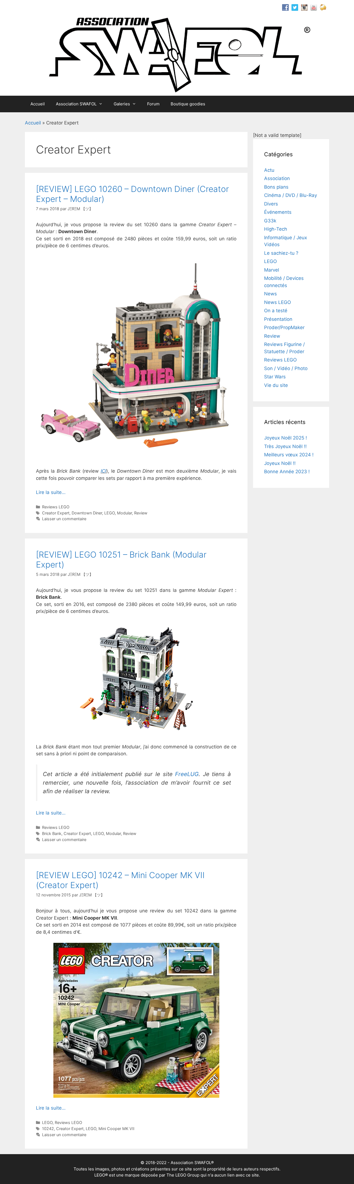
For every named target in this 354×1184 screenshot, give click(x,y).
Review (140, 513)
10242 (48, 1128)
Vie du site (276, 385)
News (270, 293)
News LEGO (277, 302)
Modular (124, 513)
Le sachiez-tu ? (281, 253)
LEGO (109, 513)
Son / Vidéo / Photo (286, 368)
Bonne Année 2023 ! (287, 471)
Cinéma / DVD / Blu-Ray (290, 195)
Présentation (278, 319)
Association (277, 178)
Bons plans (276, 187)
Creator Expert (55, 513)
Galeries (122, 103)
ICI (103, 471)
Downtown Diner (87, 513)
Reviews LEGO (55, 506)
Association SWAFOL (76, 103)
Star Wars (275, 376)
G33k (270, 220)
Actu (269, 170)
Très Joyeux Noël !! (285, 446)
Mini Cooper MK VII (116, 1128)
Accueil (37, 103)
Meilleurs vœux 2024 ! (289, 454)
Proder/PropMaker (284, 327)
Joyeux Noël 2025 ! (285, 438)
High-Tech (275, 229)
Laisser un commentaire (64, 518)
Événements (277, 212)
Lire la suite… (51, 492)
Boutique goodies (188, 103)
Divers (271, 204)
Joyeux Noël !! (280, 463)
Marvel (271, 270)
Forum (153, 103)
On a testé (275, 310)
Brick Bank (51, 833)
